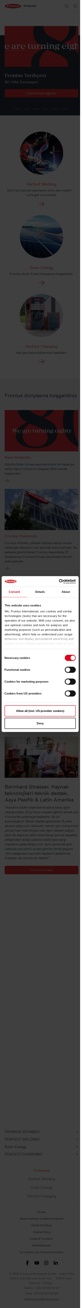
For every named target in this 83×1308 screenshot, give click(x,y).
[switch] (70, 670)
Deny (40, 723)
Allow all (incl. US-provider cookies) (40, 710)
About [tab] (66, 591)
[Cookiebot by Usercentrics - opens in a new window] (59, 581)
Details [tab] (40, 591)
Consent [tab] (14, 591)
